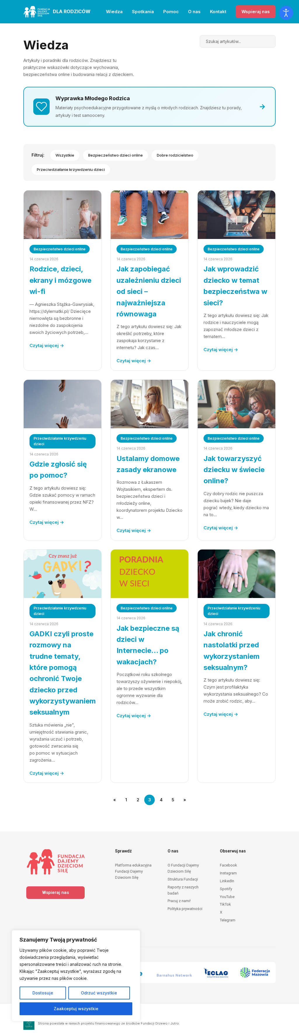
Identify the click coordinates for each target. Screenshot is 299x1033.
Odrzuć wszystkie (99, 992)
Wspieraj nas (255, 11)
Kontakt (218, 11)
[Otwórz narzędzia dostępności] (286, 13)
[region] (76, 975)
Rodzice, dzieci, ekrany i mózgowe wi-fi (60, 280)
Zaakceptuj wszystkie (76, 1008)
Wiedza (114, 11)
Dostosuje (42, 992)
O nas (194, 11)
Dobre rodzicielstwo (175, 155)
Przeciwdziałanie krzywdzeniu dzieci (71, 169)
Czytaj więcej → (46, 345)
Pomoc (171, 11)
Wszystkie (64, 155)
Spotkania (143, 11)
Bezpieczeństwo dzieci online (115, 155)
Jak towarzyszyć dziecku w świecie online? (234, 469)
